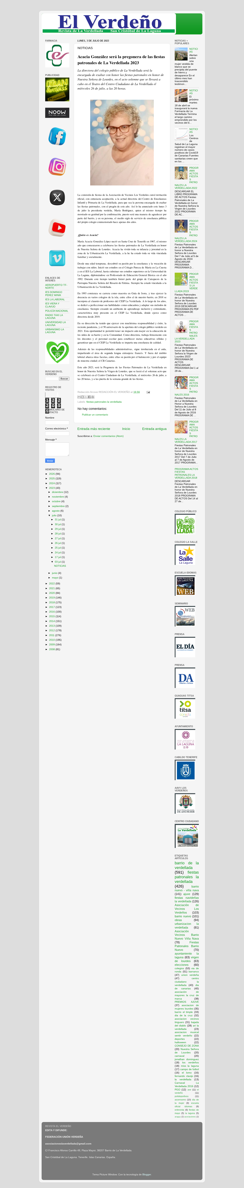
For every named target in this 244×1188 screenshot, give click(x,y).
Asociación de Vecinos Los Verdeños (187, 908)
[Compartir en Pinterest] (92, 397)
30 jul (58, 524)
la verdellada (183, 1079)
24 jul (58, 552)
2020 (52, 593)
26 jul (58, 543)
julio (54, 515)
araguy (178, 1117)
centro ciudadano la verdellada (187, 981)
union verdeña (190, 975)
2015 (52, 616)
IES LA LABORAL (55, 299)
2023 (52, 488)
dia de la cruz (184, 1015)
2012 (52, 630)
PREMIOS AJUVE (187, 1002)
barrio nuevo (183, 916)
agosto (56, 510)
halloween (180, 1042)
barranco (194, 971)
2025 (52, 478)
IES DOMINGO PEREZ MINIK (53, 293)
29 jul (58, 529)
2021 (52, 588)
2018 (52, 602)
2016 (52, 611)
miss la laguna (190, 1066)
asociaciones (190, 1117)
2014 (52, 621)
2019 (52, 597)
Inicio (126, 429)
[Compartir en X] (86, 397)
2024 (52, 483)
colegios (179, 968)
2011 (52, 635)
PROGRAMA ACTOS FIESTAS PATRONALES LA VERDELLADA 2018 (186, 473)
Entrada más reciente (93, 429)
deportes (180, 1039)
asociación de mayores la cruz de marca (187, 995)
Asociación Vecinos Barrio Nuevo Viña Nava (187, 935)
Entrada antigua (154, 429)
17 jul (58, 557)
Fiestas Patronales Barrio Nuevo (187, 946)
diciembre (58, 492)
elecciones (181, 964)
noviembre (58, 496)
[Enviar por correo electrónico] (79, 397)
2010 (52, 640)
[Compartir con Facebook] (89, 397)
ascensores (180, 1099)
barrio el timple (184, 1012)
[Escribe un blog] (82, 397)
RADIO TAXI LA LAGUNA (54, 316)
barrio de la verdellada (187, 865)
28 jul (58, 533)
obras (178, 920)
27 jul (58, 538)
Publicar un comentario (95, 414)
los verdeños (190, 1062)
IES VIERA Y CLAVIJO (52, 305)
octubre (56, 501)
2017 (52, 607)
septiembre (58, 506)
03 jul (58, 561)
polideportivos (181, 1096)
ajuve (186, 894)
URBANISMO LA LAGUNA (54, 331)
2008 (52, 649)
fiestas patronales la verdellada (104, 402)
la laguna (190, 1113)
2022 (52, 583)
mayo (55, 577)
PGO (177, 1089)
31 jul (58, 519)
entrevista (179, 1110)
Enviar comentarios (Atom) (108, 436)
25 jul (58, 547)
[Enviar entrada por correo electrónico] (147, 392)
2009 (52, 644)
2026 (52, 474)
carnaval (179, 1056)
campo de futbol (189, 1069)
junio (55, 573)
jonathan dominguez (187, 1059)
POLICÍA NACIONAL (56, 311)
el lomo (187, 1072)
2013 (52, 625)
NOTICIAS (60, 566)
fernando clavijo (184, 1076)
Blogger (146, 1174)
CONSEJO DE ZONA (187, 1045)
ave (189, 1089)
